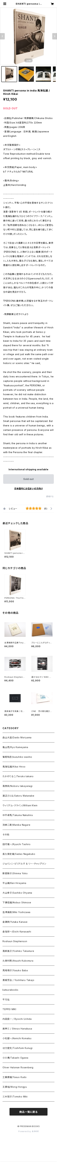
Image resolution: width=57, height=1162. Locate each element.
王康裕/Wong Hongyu (15, 1086)
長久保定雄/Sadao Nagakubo (19, 854)
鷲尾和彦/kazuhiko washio (17, 757)
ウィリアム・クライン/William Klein (20, 805)
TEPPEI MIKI (9, 1009)
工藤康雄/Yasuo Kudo (15, 1077)
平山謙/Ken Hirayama (14, 883)
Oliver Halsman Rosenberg (18, 1067)
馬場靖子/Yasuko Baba (15, 970)
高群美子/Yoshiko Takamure (18, 951)
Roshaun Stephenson (15, 941)
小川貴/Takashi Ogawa (15, 1057)
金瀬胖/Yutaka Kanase (15, 921)
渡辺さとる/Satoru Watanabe (18, 795)
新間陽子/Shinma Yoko (15, 873)
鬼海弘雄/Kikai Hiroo (14, 766)
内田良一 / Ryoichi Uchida (17, 1019)
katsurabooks (10, 989)
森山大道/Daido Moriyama (17, 737)
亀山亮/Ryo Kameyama (15, 747)
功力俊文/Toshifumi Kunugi (18, 1048)
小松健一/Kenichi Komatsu (17, 1038)
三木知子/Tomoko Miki (15, 1096)
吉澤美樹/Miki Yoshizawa (16, 912)
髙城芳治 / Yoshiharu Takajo (18, 980)
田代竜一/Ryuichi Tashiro (17, 844)
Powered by (25, 1131)
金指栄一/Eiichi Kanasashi (17, 931)
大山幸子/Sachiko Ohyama (17, 892)
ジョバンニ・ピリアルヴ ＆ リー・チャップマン (24, 863)
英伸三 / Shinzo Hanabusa (17, 1028)
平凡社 (6, 999)
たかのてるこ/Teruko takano (18, 776)
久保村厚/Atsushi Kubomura (18, 960)
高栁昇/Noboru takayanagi (18, 786)
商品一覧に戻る (28, 1111)
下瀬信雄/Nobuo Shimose (17, 902)
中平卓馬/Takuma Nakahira (18, 815)
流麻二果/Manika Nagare (16, 824)
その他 (6, 834)
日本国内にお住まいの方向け (28, 488)
